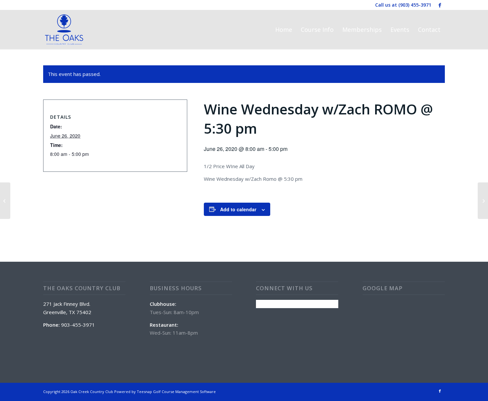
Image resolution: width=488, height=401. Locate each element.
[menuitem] (283, 29)
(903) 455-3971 (414, 5)
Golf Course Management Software (184, 391)
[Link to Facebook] (440, 5)
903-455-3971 (78, 324)
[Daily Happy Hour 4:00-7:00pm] (5, 200)
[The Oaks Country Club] (64, 29)
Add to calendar (238, 209)
